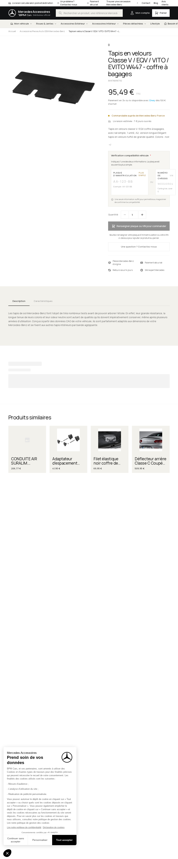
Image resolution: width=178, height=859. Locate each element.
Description (19, 301)
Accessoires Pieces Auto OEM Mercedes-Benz (42, 31)
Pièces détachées (133, 23)
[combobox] (89, 13)
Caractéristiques (43, 301)
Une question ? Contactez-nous (139, 246)
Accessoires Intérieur (104, 23)
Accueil (12, 31)
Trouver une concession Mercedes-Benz (118, 3)
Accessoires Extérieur (73, 23)
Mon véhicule (21, 23)
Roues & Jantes (44, 23)
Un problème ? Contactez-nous (68, 3)
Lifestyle (155, 23)
